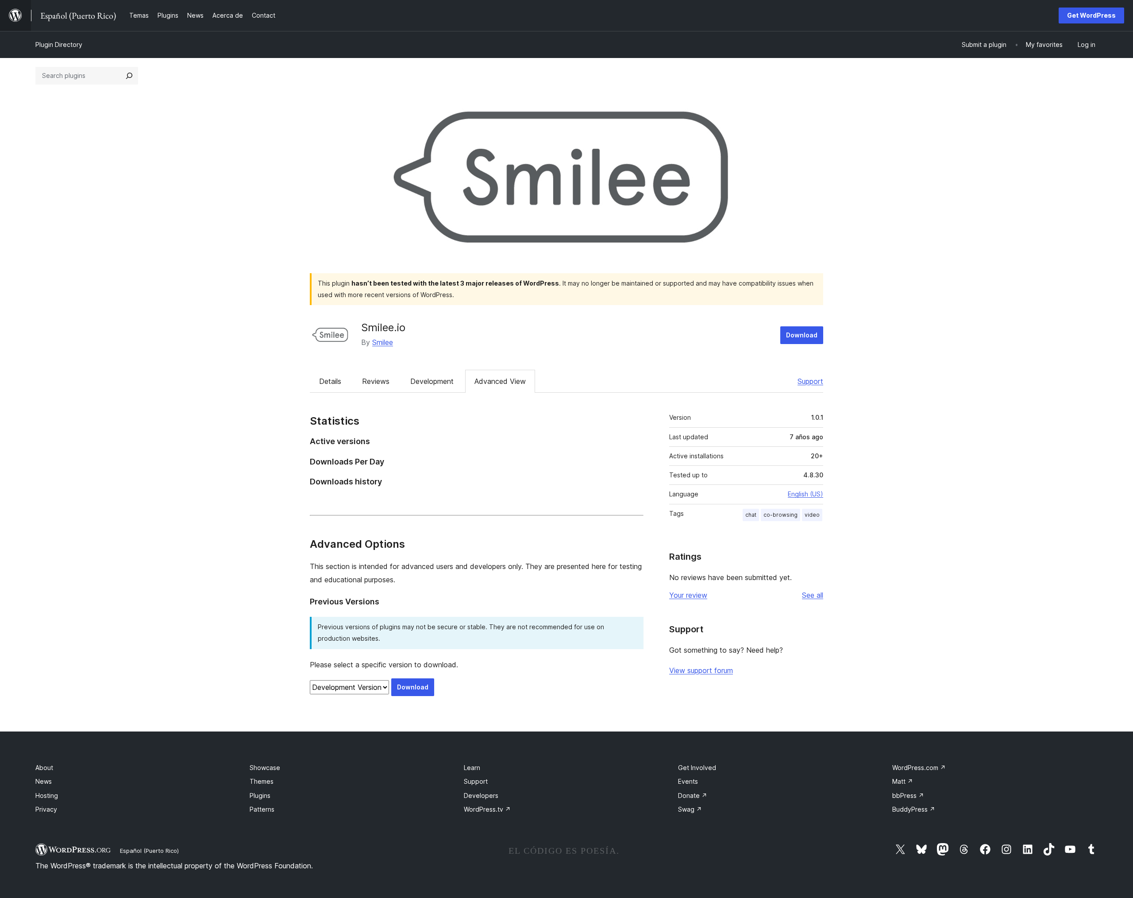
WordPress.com (919, 767)
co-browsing (780, 514)
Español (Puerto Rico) (149, 850)
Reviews (375, 381)
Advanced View (500, 381)
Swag (690, 809)
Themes (262, 781)
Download (801, 335)
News (43, 781)
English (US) (805, 494)
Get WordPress (1091, 15)
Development (432, 381)
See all (812, 595)
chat (750, 514)
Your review (688, 595)
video (812, 514)
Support (810, 381)
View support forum (701, 670)
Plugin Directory (58, 44)
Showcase (265, 767)
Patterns (262, 809)
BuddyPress (913, 809)
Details (330, 381)
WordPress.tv (487, 809)
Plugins (260, 795)
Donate (692, 795)
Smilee (382, 342)
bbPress (908, 795)
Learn (472, 767)
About (44, 767)
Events (688, 781)
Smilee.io (383, 327)
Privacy (46, 809)
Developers (481, 795)
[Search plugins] (129, 76)
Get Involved (697, 767)
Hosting (46, 795)
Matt (902, 781)
